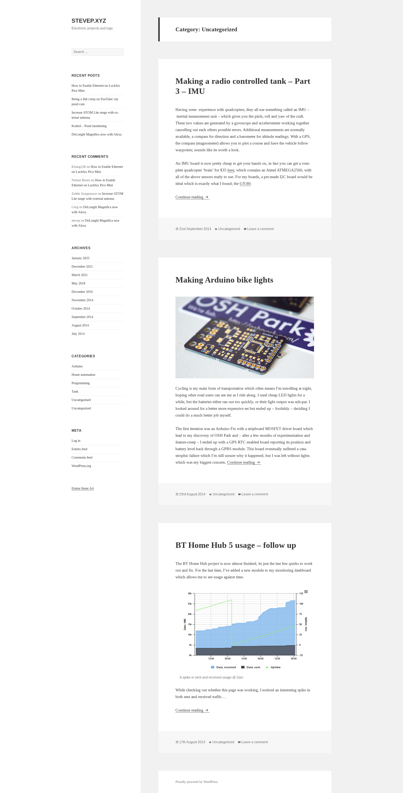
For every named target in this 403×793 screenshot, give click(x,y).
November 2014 (82, 300)
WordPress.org (81, 466)
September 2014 (82, 317)
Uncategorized (81, 408)
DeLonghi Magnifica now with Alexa (97, 134)
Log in (76, 440)
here (231, 170)
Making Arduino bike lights (224, 279)
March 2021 (80, 275)
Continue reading (192, 197)
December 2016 (82, 291)
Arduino (77, 366)
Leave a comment (260, 229)
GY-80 (245, 183)
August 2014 (80, 325)
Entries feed (79, 449)
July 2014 (78, 333)
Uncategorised (81, 400)
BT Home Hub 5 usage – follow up (235, 545)
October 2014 (81, 308)
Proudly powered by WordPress (196, 782)
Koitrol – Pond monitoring (89, 126)
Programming (81, 383)
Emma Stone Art (83, 488)
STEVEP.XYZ (89, 21)
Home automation (83, 374)
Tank (75, 391)
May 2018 (78, 283)
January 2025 (80, 258)
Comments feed (82, 457)
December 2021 (82, 266)
